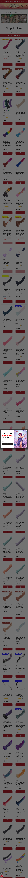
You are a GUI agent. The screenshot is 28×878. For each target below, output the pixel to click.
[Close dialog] (26, 430)
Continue (7, 443)
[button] (1, 873)
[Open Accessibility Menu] (1, 876)
